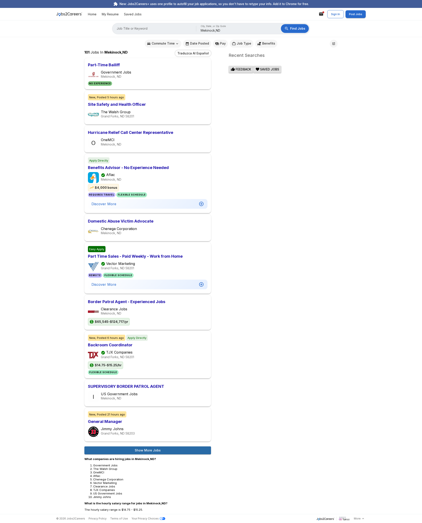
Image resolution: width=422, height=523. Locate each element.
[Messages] (321, 14)
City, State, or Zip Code (213, 26)
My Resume (110, 14)
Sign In (335, 14)
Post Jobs (355, 14)
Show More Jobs (148, 450)
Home (92, 14)
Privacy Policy (98, 518)
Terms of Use (119, 518)
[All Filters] (334, 44)
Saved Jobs (133, 14)
